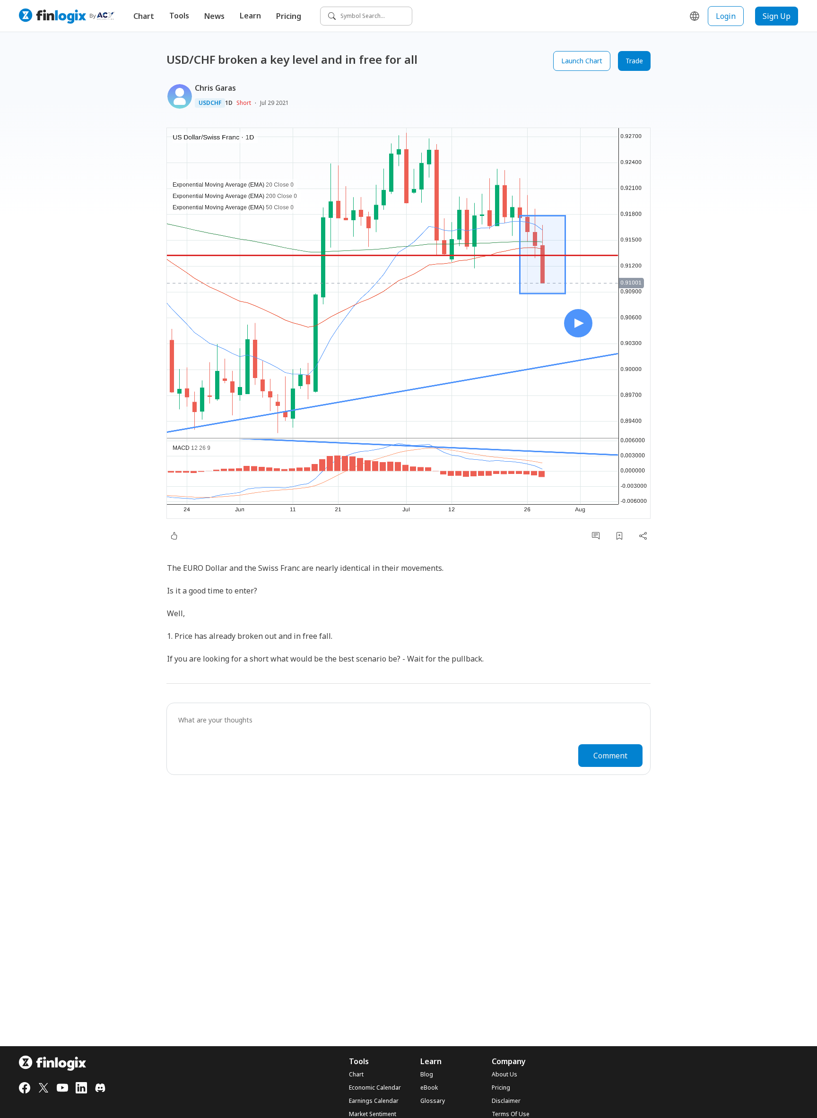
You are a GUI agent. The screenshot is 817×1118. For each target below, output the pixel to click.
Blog (426, 1074)
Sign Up (777, 16)
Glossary (432, 1101)
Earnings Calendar (374, 1101)
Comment (610, 755)
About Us (504, 1074)
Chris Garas (215, 88)
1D (229, 103)
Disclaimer (506, 1101)
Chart (143, 16)
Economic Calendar (375, 1088)
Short (243, 103)
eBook (429, 1088)
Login (726, 16)
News (214, 16)
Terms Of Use (511, 1114)
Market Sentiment (372, 1114)
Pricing (288, 16)
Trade (634, 60)
